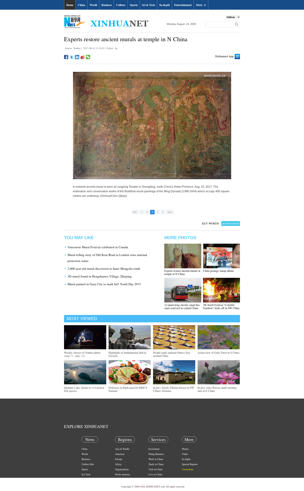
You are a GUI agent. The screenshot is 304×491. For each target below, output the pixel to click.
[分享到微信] (88, 57)
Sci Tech (86, 474)
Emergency (154, 479)
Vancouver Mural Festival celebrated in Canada (98, 247)
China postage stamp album (218, 271)
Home (69, 5)
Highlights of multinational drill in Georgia (127, 354)
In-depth (164, 5)
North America (122, 474)
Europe (118, 459)
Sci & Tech (148, 5)
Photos (185, 449)
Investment (153, 449)
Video (185, 454)
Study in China (155, 464)
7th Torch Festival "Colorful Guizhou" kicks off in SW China (221, 306)
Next (170, 212)
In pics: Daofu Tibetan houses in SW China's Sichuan (173, 389)
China (81, 5)
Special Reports (189, 464)
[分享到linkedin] (77, 57)
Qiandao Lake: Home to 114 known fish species (84, 389)
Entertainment (183, 5)
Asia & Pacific (122, 449)
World (93, 5)
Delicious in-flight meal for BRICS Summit (128, 389)
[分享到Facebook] (66, 57)
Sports (134, 5)
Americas (119, 454)
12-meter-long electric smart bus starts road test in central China (182, 306)
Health (85, 479)
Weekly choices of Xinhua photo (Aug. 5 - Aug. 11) (82, 354)
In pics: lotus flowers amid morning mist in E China (217, 389)
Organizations (122, 469)
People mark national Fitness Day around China (171, 354)
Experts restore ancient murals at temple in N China (182, 272)
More (201, 5)
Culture (120, 5)
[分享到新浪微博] (82, 57)
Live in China (155, 474)
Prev (135, 212)
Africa (118, 464)
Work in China (155, 459)
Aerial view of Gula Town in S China (218, 352)
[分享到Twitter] (71, 57)
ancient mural (230, 223)
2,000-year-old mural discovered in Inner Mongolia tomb (104, 268)
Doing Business (156, 454)
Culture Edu (88, 464)
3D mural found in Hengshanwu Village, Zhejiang (100, 276)
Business (107, 5)
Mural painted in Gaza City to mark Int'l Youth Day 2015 (104, 284)
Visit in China (155, 469)
